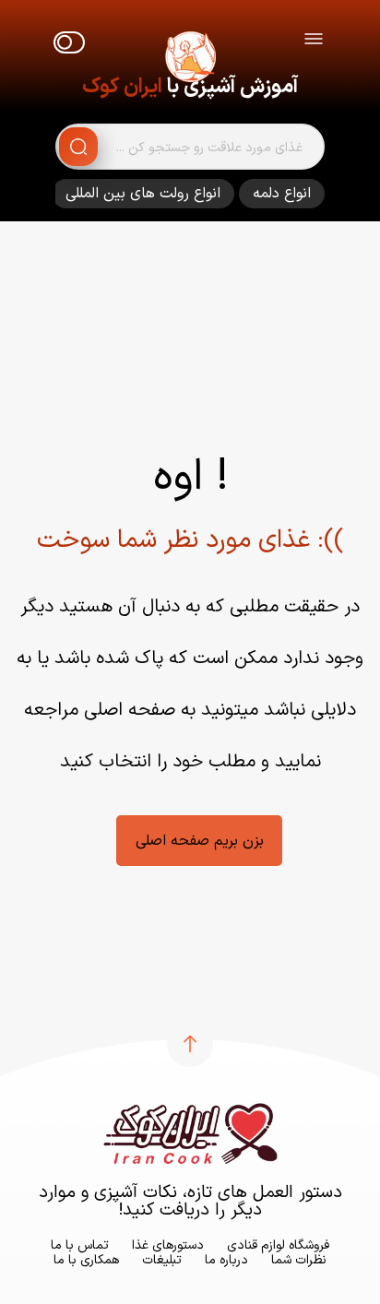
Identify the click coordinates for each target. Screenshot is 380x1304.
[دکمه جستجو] (78, 146)
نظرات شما (299, 1260)
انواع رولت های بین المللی (142, 194)
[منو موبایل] (314, 42)
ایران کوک (122, 87)
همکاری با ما (86, 1260)
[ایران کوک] (190, 60)
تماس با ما (80, 1245)
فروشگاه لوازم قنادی (278, 1245)
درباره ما (226, 1260)
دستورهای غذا (168, 1245)
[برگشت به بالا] (190, 1044)
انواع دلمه (282, 194)
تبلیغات (162, 1260)
